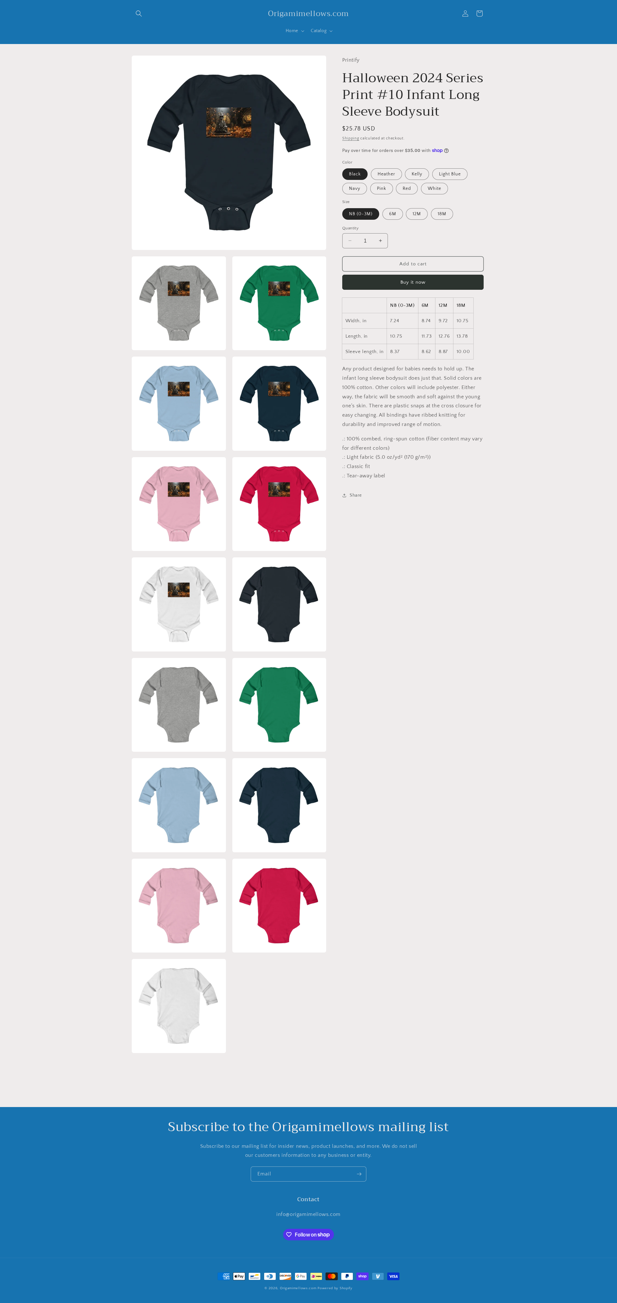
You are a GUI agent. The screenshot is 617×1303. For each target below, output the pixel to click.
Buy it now (412, 282)
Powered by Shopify (335, 1288)
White (434, 188)
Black (355, 174)
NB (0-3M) (360, 213)
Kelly (417, 174)
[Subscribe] (359, 1174)
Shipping (350, 138)
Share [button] (356, 495)
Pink (381, 188)
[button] (139, 13)
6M (392, 213)
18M (442, 213)
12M (417, 213)
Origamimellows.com (298, 1288)
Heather (386, 174)
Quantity (350, 228)
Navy (354, 188)
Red (407, 188)
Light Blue (450, 174)
